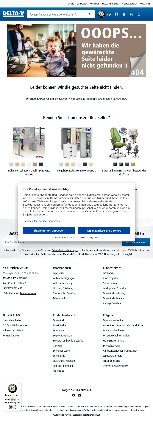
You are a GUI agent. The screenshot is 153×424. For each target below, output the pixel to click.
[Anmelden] (124, 14)
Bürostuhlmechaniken (113, 320)
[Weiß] (29, 164)
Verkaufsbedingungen (64, 278)
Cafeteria (57, 345)
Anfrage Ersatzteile (112, 303)
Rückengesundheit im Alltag (116, 335)
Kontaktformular (28, 293)
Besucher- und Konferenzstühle (68, 340)
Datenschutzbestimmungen (65, 250)
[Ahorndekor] (23, 164)
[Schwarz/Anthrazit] (127, 164)
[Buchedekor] (17, 164)
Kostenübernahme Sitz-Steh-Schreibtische (123, 325)
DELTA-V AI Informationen (15, 325)
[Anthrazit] (41, 164)
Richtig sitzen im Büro (113, 340)
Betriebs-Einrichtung (63, 366)
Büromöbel (58, 320)
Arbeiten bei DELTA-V (13, 330)
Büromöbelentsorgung (114, 298)
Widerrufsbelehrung (63, 283)
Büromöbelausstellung (114, 293)
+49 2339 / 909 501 (16, 283)
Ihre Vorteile (109, 273)
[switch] (12, 407)
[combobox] (55, 14)
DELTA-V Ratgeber (110, 3)
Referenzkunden (11, 335)
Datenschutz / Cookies (64, 293)
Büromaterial (59, 355)
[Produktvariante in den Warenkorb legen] (47, 164)
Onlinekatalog (110, 283)
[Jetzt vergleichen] (109, 14)
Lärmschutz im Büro (112, 355)
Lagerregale (58, 371)
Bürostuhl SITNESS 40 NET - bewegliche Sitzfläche (124, 172)
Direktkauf (82, 3)
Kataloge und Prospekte (114, 288)
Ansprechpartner (129, 3)
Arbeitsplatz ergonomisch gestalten (120, 350)
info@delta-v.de (14, 288)
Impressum (58, 273)
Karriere (70, 3)
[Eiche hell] (91, 164)
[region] (76, 158)
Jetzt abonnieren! (136, 242)
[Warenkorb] (131, 14)
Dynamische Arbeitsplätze (115, 366)
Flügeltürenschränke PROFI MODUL (76, 170)
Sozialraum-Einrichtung (64, 360)
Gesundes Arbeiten (12, 320)
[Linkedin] (79, 395)
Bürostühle (58, 330)
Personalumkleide (111, 360)
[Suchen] (89, 14)
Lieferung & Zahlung (63, 288)
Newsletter (145, 3)
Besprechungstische (62, 335)
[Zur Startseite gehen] (13, 14)
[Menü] (146, 14)
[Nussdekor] (35, 164)
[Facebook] (73, 395)
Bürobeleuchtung (111, 345)
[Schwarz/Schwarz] (115, 164)
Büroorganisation (61, 350)
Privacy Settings (60, 298)
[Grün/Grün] (133, 164)
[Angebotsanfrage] (139, 14)
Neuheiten (94, 3)
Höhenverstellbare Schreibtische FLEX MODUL (29, 172)
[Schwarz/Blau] (121, 164)
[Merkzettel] (116, 14)
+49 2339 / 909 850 (16, 278)
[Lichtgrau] (11, 164)
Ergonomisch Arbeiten (113, 330)
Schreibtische (59, 325)
